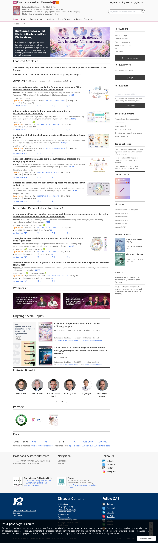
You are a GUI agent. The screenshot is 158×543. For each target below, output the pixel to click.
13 (52, 254)
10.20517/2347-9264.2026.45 (48, 124)
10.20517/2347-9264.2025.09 (48, 252)
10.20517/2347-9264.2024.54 (57, 276)
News (118, 272)
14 (51, 230)
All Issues (120, 204)
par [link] (23, 24)
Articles (19, 81)
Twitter (110, 468)
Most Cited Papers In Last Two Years (37, 208)
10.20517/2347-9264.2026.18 (54, 148)
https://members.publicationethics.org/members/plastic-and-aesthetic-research (39, 483)
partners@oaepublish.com (24, 510)
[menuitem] (16, 19)
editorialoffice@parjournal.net (26, 463)
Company (17, 513)
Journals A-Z (63, 504)
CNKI (52, 9)
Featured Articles (24, 61)
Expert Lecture (64, 517)
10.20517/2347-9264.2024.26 (48, 228)
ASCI (61, 9)
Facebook (111, 464)
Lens (57, 9)
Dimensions (45, 9)
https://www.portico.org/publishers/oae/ (83, 486)
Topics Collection (123, 143)
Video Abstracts (65, 514)
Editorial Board (23, 370)
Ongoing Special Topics (28, 316)
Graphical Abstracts (66, 511)
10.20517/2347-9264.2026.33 (48, 172)
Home (15, 19)
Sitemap (61, 463)
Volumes (78, 19)
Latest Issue (121, 174)
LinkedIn (110, 461)
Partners (19, 406)
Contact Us (62, 461)
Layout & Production (67, 509)
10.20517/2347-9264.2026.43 (48, 196)
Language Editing (65, 506)
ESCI (31, 9)
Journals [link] (16, 24)
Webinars (19, 288)
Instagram (111, 471)
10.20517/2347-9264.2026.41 (54, 100)
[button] (56, 54)
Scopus (37, 9)
